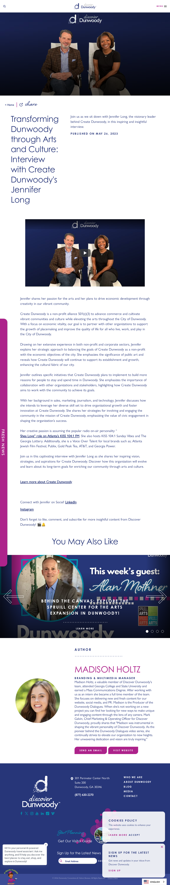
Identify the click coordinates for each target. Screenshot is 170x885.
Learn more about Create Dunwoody (46, 481)
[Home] (85, 6)
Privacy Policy (113, 878)
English (155, 881)
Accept (134, 835)
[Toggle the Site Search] (4, 6)
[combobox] (154, 882)
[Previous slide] (12, 596)
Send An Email (91, 750)
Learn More (85, 629)
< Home (9, 104)
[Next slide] (158, 596)
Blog (128, 786)
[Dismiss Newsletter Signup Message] (161, 846)
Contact (131, 795)
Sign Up (115, 870)
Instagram (27, 509)
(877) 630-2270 (84, 794)
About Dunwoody (137, 781)
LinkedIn (71, 501)
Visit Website (123, 750)
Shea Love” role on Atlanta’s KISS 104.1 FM (49, 435)
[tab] (147, 631)
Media (128, 791)
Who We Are (133, 777)
